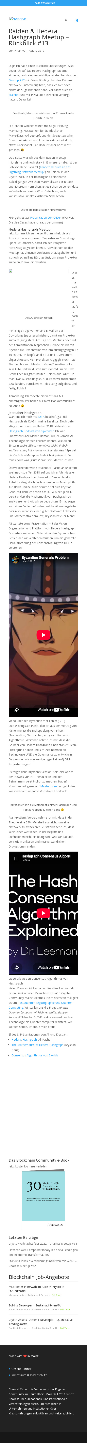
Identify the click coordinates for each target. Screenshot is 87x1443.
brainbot (14, 95)
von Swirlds (50, 1055)
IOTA (41, 417)
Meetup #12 (17, 80)
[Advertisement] (43, 1104)
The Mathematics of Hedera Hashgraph (38, 1045)
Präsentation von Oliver (45, 217)
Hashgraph (30, 1039)
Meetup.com (48, 786)
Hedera (16, 1039)
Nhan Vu (19, 50)
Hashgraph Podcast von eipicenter (31, 431)
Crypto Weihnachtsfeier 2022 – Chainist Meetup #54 (43, 1243)
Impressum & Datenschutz (29, 1375)
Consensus (19, 1055)
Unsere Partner (21, 1369)
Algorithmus (34, 1055)
